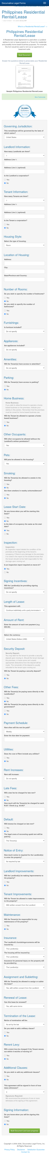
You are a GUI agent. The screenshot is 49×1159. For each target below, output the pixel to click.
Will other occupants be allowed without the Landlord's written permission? (22, 440)
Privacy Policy (9, 1149)
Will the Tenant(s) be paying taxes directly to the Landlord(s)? (24, 692)
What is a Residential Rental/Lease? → (32, 26)
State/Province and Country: (15, 275)
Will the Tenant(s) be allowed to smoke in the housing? (22, 479)
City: (6, 267)
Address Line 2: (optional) (14, 167)
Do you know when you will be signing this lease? (21, 1115)
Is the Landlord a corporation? (16, 175)
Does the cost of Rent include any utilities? (21, 754)
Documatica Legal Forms (14, 3)
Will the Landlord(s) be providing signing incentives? (21, 586)
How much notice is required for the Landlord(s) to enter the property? (23, 856)
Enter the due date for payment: (17, 735)
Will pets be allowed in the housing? (19, 459)
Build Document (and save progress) (24, 1131)
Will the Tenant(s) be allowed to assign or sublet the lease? (24, 982)
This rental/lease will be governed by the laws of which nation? (23, 131)
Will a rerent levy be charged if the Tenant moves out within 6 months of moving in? (24, 1050)
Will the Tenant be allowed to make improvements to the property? (24, 899)
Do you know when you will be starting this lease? (21, 512)
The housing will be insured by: (17, 952)
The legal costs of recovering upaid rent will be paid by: (23, 835)
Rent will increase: (11, 774)
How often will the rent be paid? (17, 727)
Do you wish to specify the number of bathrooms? (19, 305)
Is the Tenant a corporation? (15, 220)
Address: (8, 259)
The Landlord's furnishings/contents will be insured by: (22, 943)
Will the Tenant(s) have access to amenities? (22, 364)
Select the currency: (12, 635)
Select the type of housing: (15, 241)
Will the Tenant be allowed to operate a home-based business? (22, 417)
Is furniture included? (13, 327)
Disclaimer (21, 1149)
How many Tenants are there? (16, 196)
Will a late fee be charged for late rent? (20, 793)
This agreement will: (12, 606)
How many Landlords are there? (17, 151)
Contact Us (25, 1152)
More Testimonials (40, 97)
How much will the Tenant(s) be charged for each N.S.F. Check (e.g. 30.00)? (24, 804)
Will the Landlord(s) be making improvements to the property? (23, 876)
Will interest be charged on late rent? (19, 824)
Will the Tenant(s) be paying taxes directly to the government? (24, 705)
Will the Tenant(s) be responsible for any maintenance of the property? (20, 920)
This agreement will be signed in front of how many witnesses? (22, 1086)
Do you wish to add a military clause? (19, 1028)
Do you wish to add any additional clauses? (22, 1072)
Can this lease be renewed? (15, 1002)
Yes (8, 179)
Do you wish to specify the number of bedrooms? (24, 294)
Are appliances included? (14, 345)
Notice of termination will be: (16, 1020)
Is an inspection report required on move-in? (22, 565)
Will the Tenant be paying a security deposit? (22, 671)
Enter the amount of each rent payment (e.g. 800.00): (22, 625)
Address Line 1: (10, 159)
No (8, 183)
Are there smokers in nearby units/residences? (23, 490)
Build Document (24, 55)
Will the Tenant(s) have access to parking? (21, 382)
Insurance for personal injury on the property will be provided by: (24, 961)
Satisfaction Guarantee (36, 1149)
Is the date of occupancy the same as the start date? (23, 525)
